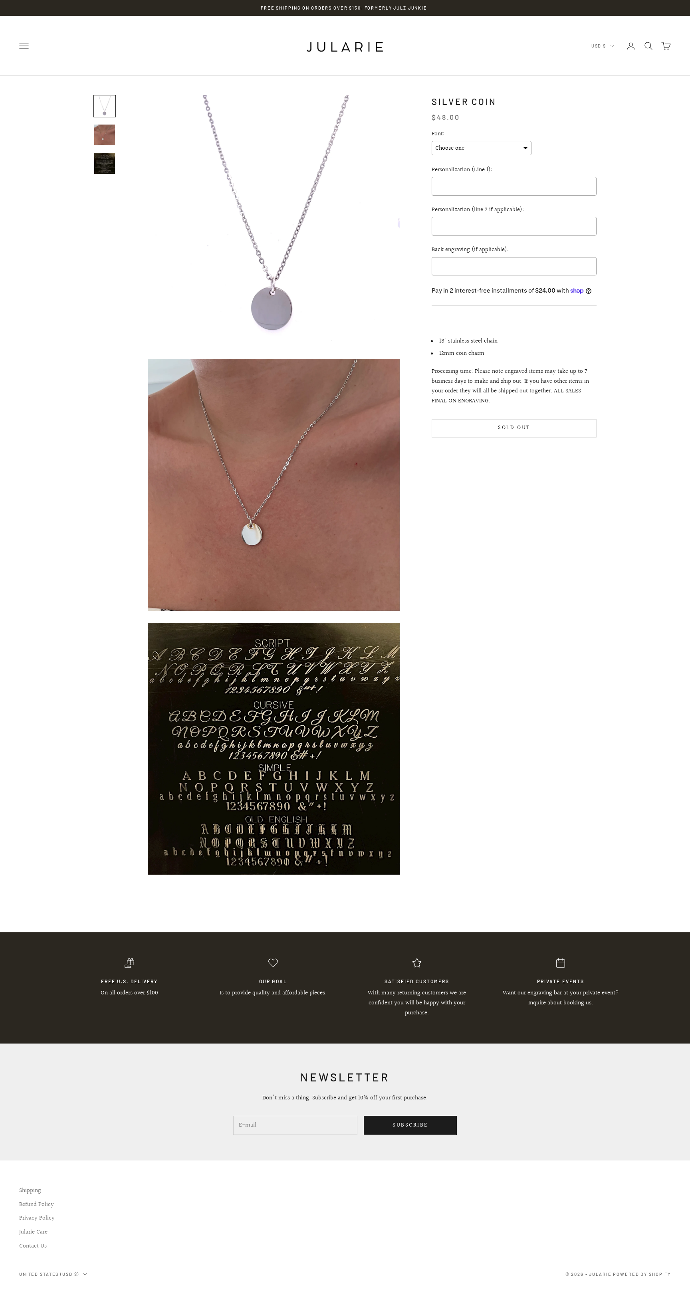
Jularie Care (33, 1232)
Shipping (30, 1190)
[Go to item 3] (104, 163)
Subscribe (410, 1125)
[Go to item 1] (104, 106)
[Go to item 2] (104, 135)
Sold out (514, 428)
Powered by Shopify (642, 1274)
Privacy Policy (37, 1218)
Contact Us (33, 1246)
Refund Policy (36, 1204)
